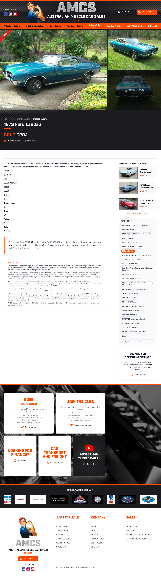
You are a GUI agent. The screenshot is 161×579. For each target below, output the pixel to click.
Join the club (97, 543)
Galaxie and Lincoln (130, 242)
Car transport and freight (138, 539)
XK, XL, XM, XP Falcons (130, 293)
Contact (152, 26)
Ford (13, 119)
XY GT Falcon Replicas (130, 327)
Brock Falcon (143, 225)
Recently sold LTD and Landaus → (133, 342)
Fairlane (147, 234)
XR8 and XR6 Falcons (129, 298)
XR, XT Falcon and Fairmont (133, 306)
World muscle (75, 26)
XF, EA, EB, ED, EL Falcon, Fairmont (134, 289)
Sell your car (134, 26)
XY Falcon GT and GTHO (130, 323)
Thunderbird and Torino (131, 259)
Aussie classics (34, 26)
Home (6, 119)
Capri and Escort (128, 230)
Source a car (113, 26)
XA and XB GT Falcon (130, 264)
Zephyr (124, 336)
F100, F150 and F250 (130, 234)
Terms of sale (97, 539)
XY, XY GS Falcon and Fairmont (134, 332)
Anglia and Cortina (128, 225)
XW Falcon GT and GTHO (131, 310)
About (94, 527)
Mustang (147, 255)
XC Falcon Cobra (128, 274)
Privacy (94, 535)
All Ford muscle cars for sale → (138, 213)
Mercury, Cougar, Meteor (130, 255)
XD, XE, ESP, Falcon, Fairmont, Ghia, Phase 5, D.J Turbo (137, 284)
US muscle (55, 26)
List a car (130, 531)
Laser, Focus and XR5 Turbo (132, 247)
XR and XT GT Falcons (130, 302)
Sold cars (94, 26)
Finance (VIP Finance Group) (139, 535)
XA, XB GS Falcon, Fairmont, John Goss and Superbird (137, 269)
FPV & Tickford (128, 238)
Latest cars (61, 527)
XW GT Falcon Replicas (130, 315)
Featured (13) (7, 107)
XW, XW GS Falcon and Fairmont (133, 319)
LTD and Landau (23, 119)
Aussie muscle (12, 26)
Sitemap (95, 547)
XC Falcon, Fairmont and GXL (132, 279)
